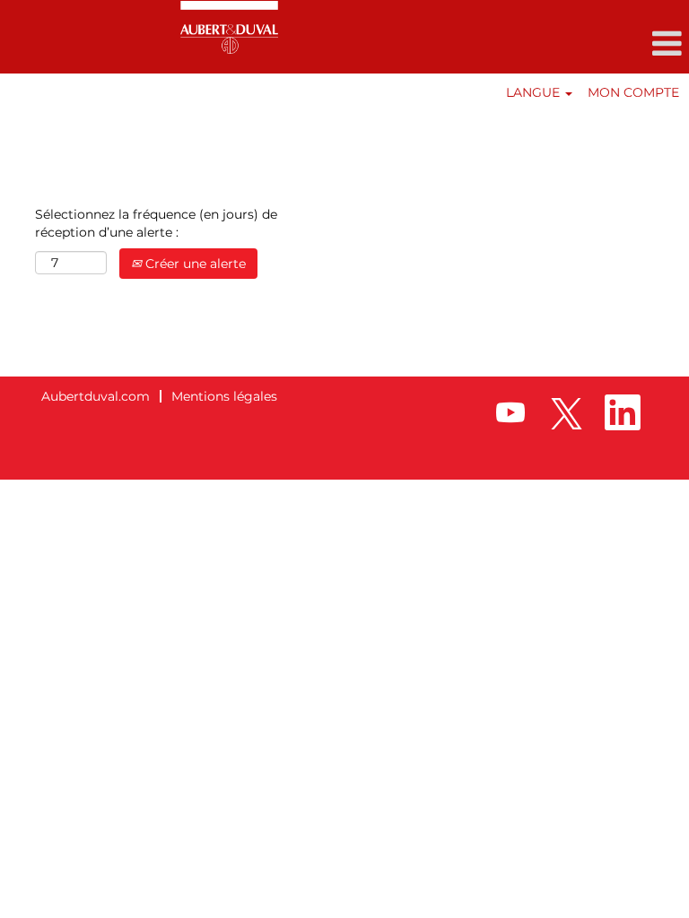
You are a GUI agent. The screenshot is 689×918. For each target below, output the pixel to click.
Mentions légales (224, 396)
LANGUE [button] (534, 92)
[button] (574, 43)
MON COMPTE (633, 92)
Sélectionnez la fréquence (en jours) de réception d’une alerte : (156, 223)
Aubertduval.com (95, 396)
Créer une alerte (194, 263)
